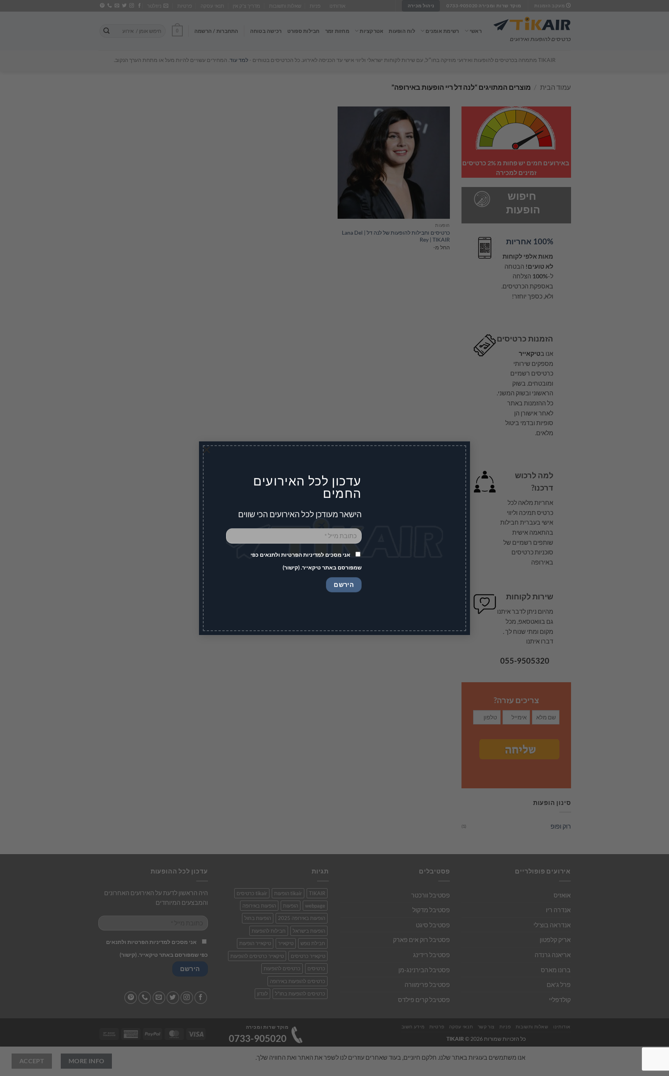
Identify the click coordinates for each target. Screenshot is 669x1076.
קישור (291, 567)
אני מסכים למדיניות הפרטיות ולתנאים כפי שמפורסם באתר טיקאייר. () (306, 561)
